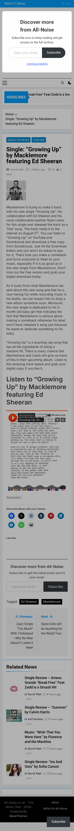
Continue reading (37, 63)
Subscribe (54, 52)
